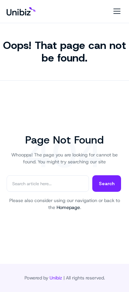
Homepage (68, 207)
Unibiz (56, 278)
